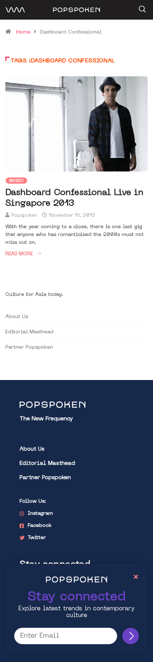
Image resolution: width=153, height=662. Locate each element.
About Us (16, 316)
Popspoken (24, 215)
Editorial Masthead (29, 332)
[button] (141, 6)
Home (23, 32)
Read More (19, 254)
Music (16, 181)
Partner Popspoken (29, 347)
